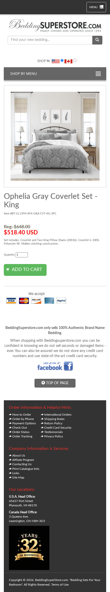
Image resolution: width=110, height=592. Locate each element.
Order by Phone (23, 418)
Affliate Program (23, 459)
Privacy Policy (53, 436)
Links (15, 473)
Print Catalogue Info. (26, 468)
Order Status (20, 432)
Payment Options (24, 423)
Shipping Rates (54, 418)
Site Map (18, 477)
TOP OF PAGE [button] (57, 383)
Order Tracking (22, 436)
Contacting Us (21, 464)
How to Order (21, 414)
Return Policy (53, 423)
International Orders (57, 414)
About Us (18, 455)
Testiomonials (53, 432)
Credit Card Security (57, 427)
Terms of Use (60, 584)
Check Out (19, 427)
